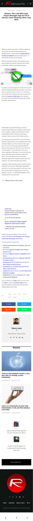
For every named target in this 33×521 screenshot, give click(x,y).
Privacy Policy (20, 503)
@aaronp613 (13, 221)
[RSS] (23, 497)
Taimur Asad (11, 10)
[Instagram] (16, 497)
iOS (15, 294)
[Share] (16, 518)
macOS (15, 297)
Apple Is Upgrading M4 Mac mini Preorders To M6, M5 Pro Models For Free (16, 408)
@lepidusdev (8, 223)
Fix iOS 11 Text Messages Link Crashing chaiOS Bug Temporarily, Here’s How (16, 447)
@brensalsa (15, 223)
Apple (10, 294)
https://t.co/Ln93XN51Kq (11, 214)
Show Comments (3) (15, 462)
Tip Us (28, 503)
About (5, 503)
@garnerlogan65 (22, 221)
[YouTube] (20, 497)
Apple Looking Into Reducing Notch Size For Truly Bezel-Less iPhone (16, 431)
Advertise (11, 503)
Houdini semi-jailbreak (8, 55)
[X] (13, 497)
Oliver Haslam (6, 380)
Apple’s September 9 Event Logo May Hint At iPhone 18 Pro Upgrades (16, 375)
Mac (10, 297)
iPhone (25, 294)
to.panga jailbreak (25, 53)
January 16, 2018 (9, 228)
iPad (20, 294)
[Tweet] (5, 518)
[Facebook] (9, 497)
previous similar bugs (14, 96)
